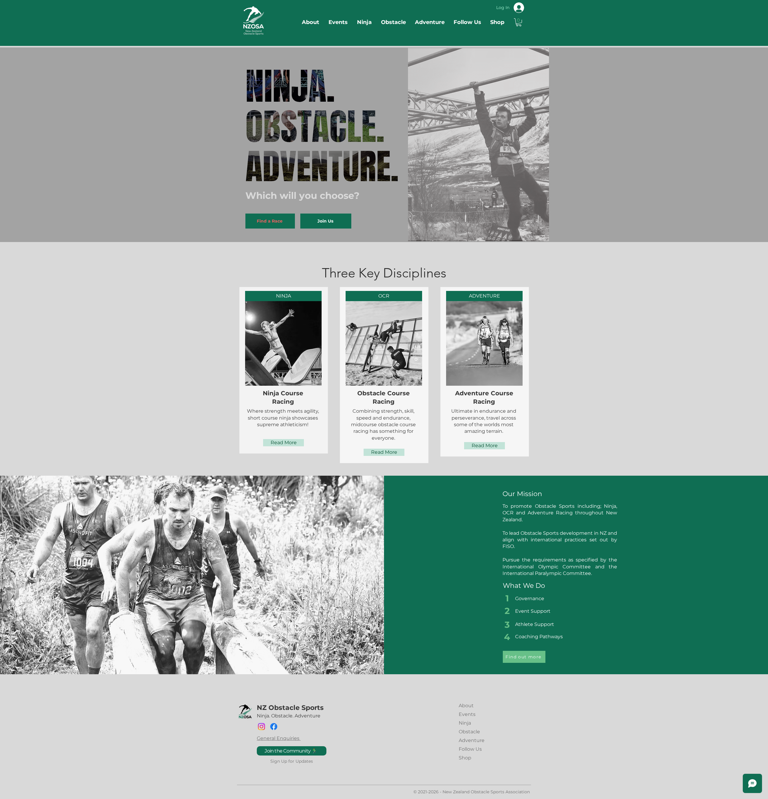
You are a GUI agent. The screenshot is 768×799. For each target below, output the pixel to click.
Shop (465, 758)
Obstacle (469, 732)
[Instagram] (261, 726)
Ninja (465, 723)
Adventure (471, 740)
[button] (519, 22)
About (466, 705)
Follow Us (470, 749)
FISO (508, 546)
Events (467, 714)
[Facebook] (273, 726)
